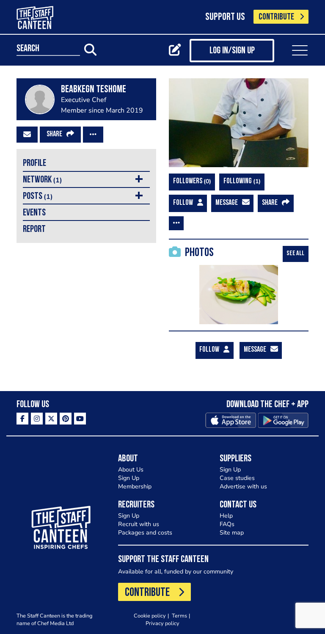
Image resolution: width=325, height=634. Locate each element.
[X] (51, 419)
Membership (134, 486)
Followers (191, 181)
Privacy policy (162, 623)
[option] (238, 294)
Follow (183, 203)
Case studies (237, 478)
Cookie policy (150, 615)
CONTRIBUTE (276, 17)
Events (34, 213)
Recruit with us (138, 524)
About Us (130, 470)
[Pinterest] (66, 419)
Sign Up (128, 478)
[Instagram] (37, 419)
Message (226, 203)
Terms (179, 615)
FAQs (227, 524)
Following (241, 181)
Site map (232, 533)
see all (295, 253)
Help (226, 516)
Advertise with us (243, 486)
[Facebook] (22, 419)
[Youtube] (80, 419)
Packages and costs (145, 533)
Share (54, 134)
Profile (34, 163)
